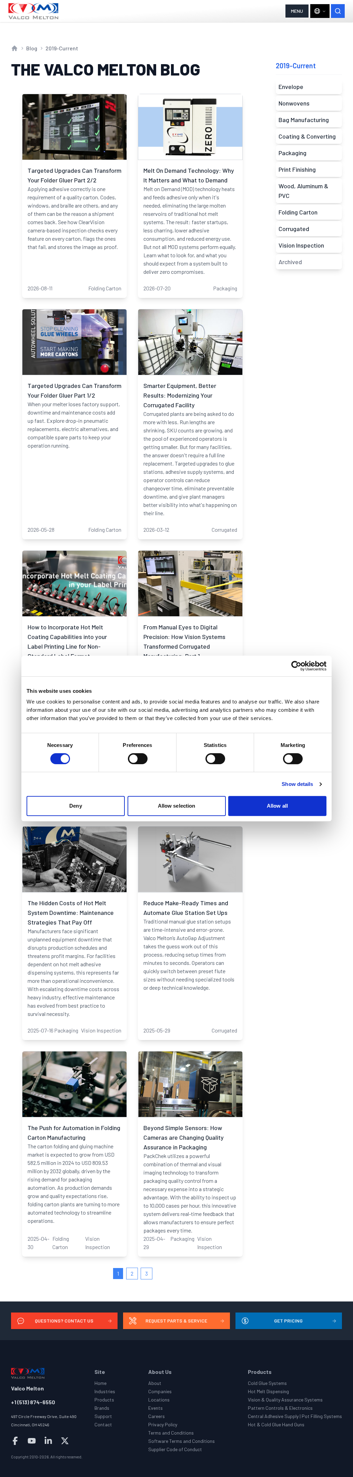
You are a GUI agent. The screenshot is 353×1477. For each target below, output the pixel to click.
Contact (103, 1424)
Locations (159, 1400)
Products (104, 1400)
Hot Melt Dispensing (268, 1391)
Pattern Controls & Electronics (280, 1408)
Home (100, 1383)
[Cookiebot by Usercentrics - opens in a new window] (296, 666)
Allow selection (176, 806)
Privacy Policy (162, 1424)
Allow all (277, 806)
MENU (297, 11)
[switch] (138, 758)
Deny (75, 806)
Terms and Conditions (171, 1433)
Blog (31, 48)
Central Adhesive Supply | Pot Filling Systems (295, 1416)
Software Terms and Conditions (181, 1441)
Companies (160, 1391)
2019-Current (62, 48)
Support (103, 1416)
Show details (297, 784)
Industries (104, 1391)
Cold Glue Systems (267, 1383)
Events (155, 1408)
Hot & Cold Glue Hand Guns (276, 1424)
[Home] (33, 11)
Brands (101, 1408)
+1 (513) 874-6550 (33, 1402)
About (154, 1383)
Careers (156, 1416)
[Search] (338, 11)
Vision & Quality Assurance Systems (285, 1400)
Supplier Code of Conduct (175, 1449)
